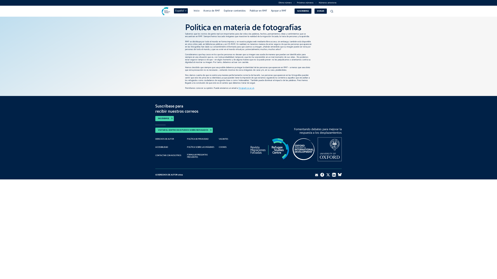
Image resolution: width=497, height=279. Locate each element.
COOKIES (223, 147)
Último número (285, 3)
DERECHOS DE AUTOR (164, 139)
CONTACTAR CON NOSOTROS (168, 155)
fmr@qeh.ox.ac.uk (246, 88)
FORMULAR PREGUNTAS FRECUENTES (197, 156)
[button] (331, 12)
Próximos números (305, 3)
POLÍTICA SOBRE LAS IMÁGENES (200, 147)
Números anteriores (328, 3)
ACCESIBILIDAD (161, 147)
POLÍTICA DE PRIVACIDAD (197, 139)
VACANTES (223, 139)
